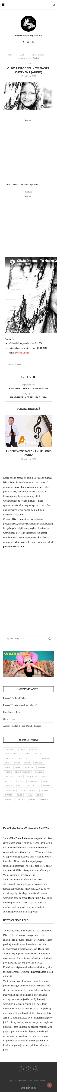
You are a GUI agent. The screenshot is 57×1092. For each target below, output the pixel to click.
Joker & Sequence (22, 772)
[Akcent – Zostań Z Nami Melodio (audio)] (28, 431)
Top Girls (21, 799)
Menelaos (9, 786)
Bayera (38, 754)
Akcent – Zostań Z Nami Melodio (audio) (22, 726)
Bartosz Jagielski (12, 754)
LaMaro (8, 777)
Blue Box (23, 758)
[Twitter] (28, 42)
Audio (23, 55)
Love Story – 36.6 (11, 712)
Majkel (44, 777)
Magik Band (32, 777)
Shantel (8, 795)
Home (10, 55)
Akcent (23, 749)
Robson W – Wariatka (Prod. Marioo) (20, 705)
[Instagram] (33, 42)
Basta (27, 754)
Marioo (8, 781)
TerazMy (9, 799)
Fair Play (39, 763)
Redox (22, 790)
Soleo (19, 795)
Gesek (17, 767)
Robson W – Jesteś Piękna (14, 698)
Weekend (44, 799)
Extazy (27, 763)
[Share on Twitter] (30, 377)
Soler (29, 795)
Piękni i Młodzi (32, 786)
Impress (41, 767)
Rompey (33, 790)
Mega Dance (33, 781)
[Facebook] (23, 42)
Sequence (45, 790)
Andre (34, 749)
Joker (7, 772)
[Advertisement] (28, 150)
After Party (10, 749)
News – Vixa (9, 719)
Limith (19, 777)
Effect (17, 763)
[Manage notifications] (49, 1085)
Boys (34, 758)
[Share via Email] (34, 377)
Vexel (32, 799)
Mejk (45, 781)
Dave (7, 763)
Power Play (10, 790)
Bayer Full (10, 758)
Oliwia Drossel (14, 365)
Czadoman (45, 758)
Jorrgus (38, 772)
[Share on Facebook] (27, 377)
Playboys (47, 786)
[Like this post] (24, 377)
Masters (19, 781)
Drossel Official (22, 353)
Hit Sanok (29, 767)
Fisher (7, 767)
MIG (19, 786)
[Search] (53, 4)
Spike (38, 795)
